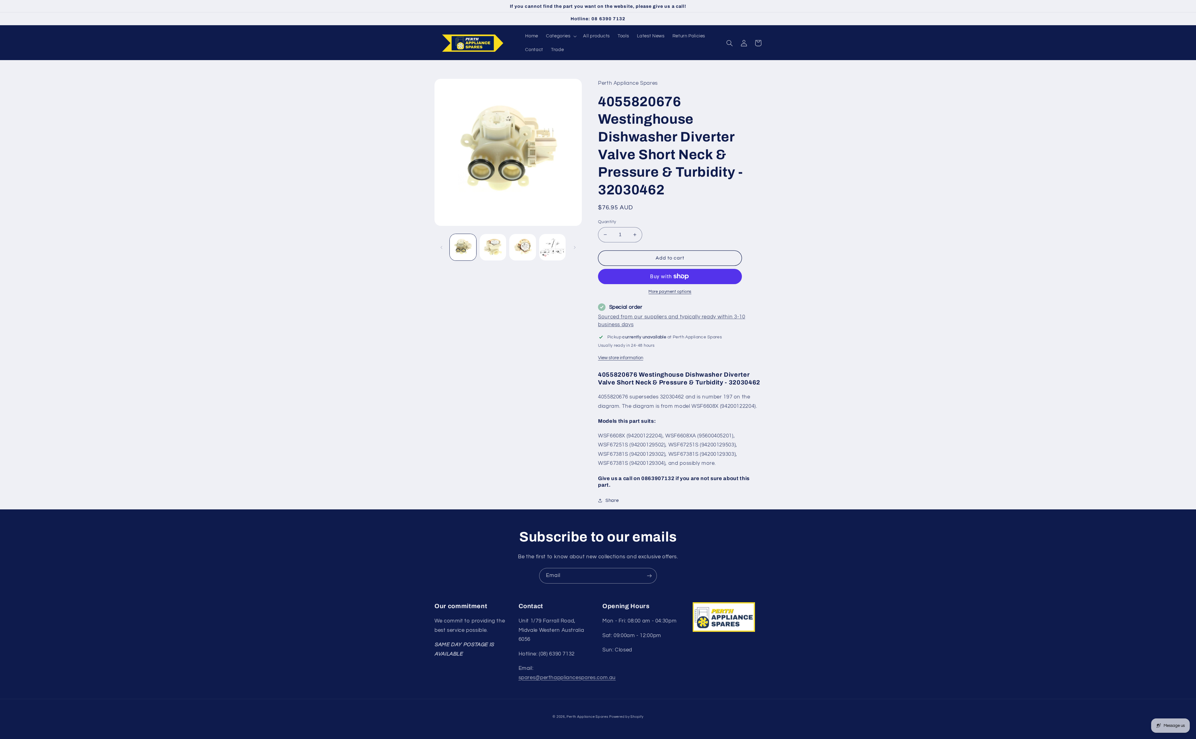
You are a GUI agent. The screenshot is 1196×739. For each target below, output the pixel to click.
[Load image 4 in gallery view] (552, 247)
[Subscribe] (649, 575)
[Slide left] (441, 247)
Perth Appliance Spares (587, 716)
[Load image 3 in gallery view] (522, 247)
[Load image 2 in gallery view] (493, 247)
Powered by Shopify (626, 716)
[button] (560, 36)
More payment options (669, 292)
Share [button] (612, 500)
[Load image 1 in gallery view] (463, 247)
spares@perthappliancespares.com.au (567, 677)
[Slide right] (575, 247)
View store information (620, 357)
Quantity (607, 222)
